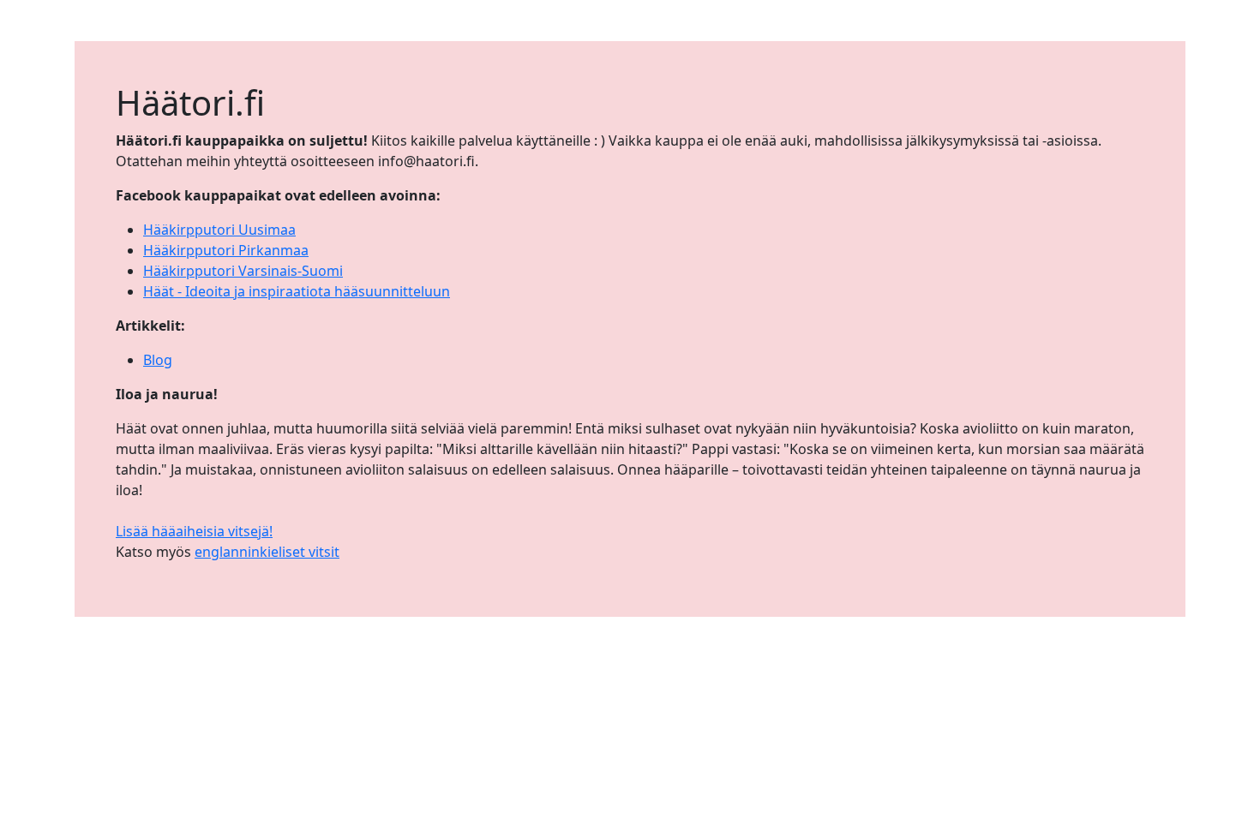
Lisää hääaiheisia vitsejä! (194, 531)
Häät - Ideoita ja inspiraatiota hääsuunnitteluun (296, 291)
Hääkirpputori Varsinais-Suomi (243, 270)
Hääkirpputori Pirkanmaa (226, 250)
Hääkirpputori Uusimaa (219, 229)
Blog (157, 359)
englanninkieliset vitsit (267, 551)
